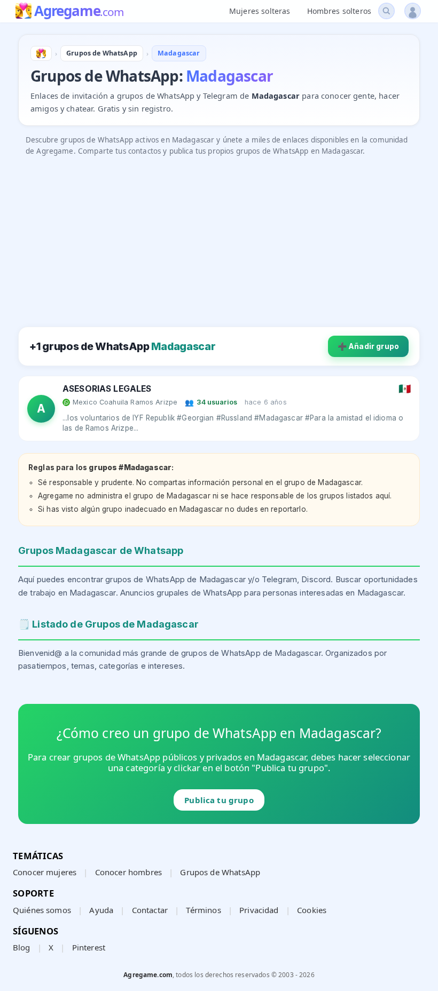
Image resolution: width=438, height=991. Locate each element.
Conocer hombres (128, 872)
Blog (21, 947)
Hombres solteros (339, 11)
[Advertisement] (219, 236)
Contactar (150, 910)
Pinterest (88, 947)
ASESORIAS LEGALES (107, 389)
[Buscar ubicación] (386, 11)
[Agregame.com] (41, 53)
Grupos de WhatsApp (220, 872)
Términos (203, 910)
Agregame (78, 11)
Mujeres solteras (259, 11)
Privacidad (259, 910)
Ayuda (101, 910)
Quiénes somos (42, 910)
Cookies (311, 910)
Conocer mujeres (44, 872)
